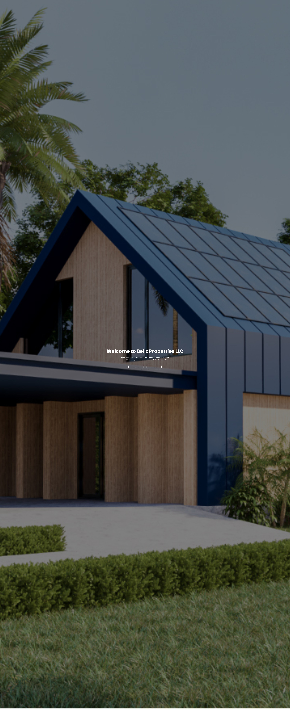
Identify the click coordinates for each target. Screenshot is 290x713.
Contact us (136, 367)
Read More (154, 367)
